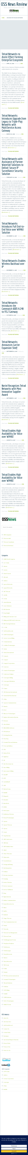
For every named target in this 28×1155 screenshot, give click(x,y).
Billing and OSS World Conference (12, 620)
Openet (5, 821)
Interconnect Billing (8, 771)
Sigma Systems (7, 896)
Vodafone (6, 986)
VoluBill (5, 993)
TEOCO (5, 958)
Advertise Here (7, 1021)
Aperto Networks (8, 584)
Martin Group (7, 789)
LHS (5, 785)
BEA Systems (7, 609)
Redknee (6, 871)
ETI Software (7, 731)
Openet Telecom (8, 825)
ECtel (5, 710)
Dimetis (5, 706)
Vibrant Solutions (8, 983)
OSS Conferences (8, 839)
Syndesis (6, 914)
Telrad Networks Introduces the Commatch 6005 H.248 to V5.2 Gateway (13, 307)
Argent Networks (8, 588)
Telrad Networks (13, 108)
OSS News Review (14, 4)
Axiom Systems (7, 602)
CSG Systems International (10, 692)
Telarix (5, 925)
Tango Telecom (7, 918)
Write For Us (7, 1050)
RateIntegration (7, 868)
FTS (5, 749)
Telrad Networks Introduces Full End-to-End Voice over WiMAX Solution (13, 228)
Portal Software (7, 861)
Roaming (6, 879)
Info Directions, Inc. (8, 764)
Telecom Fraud (7, 936)
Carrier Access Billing (9, 638)
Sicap (5, 893)
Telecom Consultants (9, 542)
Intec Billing (6, 767)
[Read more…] (12, 147)
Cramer (5, 688)
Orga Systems (7, 835)
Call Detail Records (8, 631)
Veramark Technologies (9, 979)
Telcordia (6, 929)
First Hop (6, 738)
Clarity (5, 649)
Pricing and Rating (8, 864)
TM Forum (6, 965)
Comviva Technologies (9, 670)
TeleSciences (7, 947)
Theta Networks (8, 961)
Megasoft (6, 796)
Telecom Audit (7, 538)
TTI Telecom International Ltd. (11, 976)
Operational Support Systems (11, 1039)
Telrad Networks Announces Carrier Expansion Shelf (11, 345)
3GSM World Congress (9, 559)
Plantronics (6, 857)
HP (4, 760)
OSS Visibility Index (8, 846)
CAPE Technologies (8, 634)
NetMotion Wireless (9, 814)
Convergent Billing (8, 677)
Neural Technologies (9, 817)
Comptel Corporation (9, 663)
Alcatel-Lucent (7, 573)
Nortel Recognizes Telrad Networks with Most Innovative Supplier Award (14, 390)
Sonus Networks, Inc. (9, 904)
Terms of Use (7, 1047)
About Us (6, 1018)
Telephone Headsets (9, 943)
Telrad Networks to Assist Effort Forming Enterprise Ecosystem (12, 57)
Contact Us (6, 1029)
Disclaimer (6, 1036)
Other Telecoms (8, 853)
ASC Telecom (7, 591)
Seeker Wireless (8, 882)
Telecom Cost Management (10, 932)
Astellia (5, 595)
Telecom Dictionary (8, 545)
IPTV (5, 778)
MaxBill (5, 792)
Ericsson (6, 721)
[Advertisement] (14, 35)
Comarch (6, 656)
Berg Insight (7, 613)
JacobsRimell (7, 782)
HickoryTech (7, 753)
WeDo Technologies (9, 1001)
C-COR (5, 627)
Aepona (5, 570)
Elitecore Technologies (9, 713)
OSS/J (5, 850)
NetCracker (6, 810)
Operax (5, 828)
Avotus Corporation (9, 1078)
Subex (5, 907)
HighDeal (6, 756)
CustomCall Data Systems (10, 695)
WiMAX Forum (7, 1004)
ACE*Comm (6, 1071)
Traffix (5, 968)
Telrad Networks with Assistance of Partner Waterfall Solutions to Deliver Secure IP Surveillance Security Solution (12, 166)
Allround (6, 577)
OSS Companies (7, 534)
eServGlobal (7, 724)
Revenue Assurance (8, 875)
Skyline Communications (10, 900)
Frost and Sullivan (8, 746)
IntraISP (6, 774)
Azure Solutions (7, 606)
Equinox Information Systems (11, 717)
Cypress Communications (10, 703)
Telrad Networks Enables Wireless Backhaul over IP (14, 263)
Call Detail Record (8, 1025)
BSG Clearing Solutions (9, 623)
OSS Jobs (6, 843)
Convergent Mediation (9, 681)
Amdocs (5, 580)
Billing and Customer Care (10, 616)
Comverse (6, 667)
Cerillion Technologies (9, 645)
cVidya (5, 699)
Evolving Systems (8, 735)
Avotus (5, 598)
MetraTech (6, 803)
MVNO (5, 807)
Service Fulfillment (8, 889)
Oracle (5, 832)
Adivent (5, 566)
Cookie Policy (7, 1032)
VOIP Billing (6, 990)
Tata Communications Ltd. (10, 922)
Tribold (5, 972)
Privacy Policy (7, 1043)
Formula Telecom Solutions (10, 742)
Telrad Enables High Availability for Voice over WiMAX (12, 433)
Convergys (6, 685)
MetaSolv (6, 799)
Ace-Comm (6, 562)
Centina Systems (8, 641)
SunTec (5, 911)
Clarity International (9, 652)
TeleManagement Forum (10, 940)
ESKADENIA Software (9, 728)
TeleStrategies (7, 950)
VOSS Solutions (7, 997)
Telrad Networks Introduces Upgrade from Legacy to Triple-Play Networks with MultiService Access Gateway (14, 123)
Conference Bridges (9, 674)
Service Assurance (8, 886)
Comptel (6, 659)
